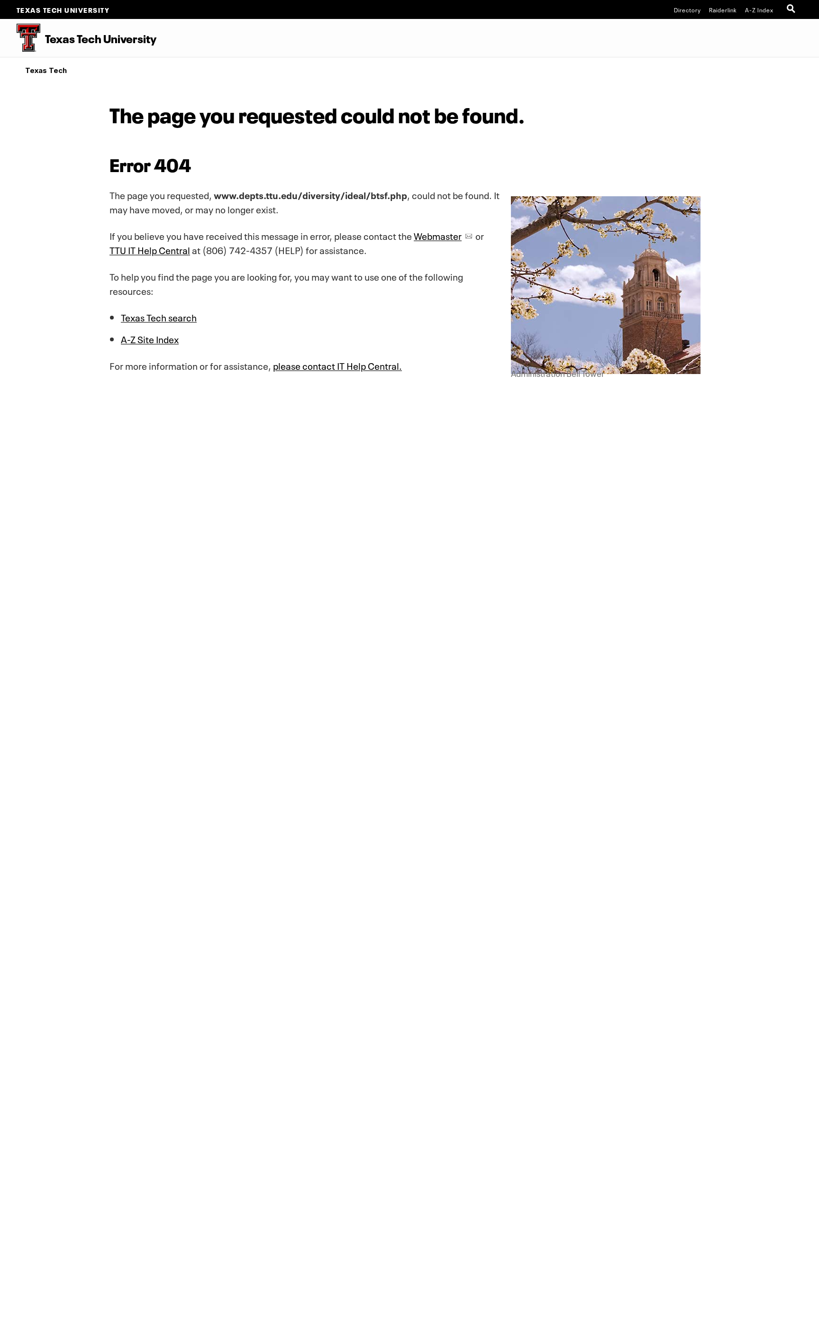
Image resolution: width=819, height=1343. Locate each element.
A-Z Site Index (150, 338)
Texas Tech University (63, 9)
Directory (687, 9)
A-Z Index (759, 9)
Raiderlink (723, 9)
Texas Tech (46, 70)
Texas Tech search (159, 317)
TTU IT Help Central (149, 249)
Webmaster (438, 235)
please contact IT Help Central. (337, 365)
